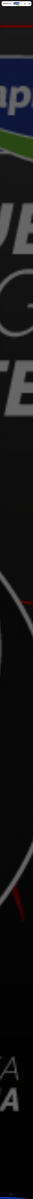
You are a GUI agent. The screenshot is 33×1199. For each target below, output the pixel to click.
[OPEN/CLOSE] (29, 3)
